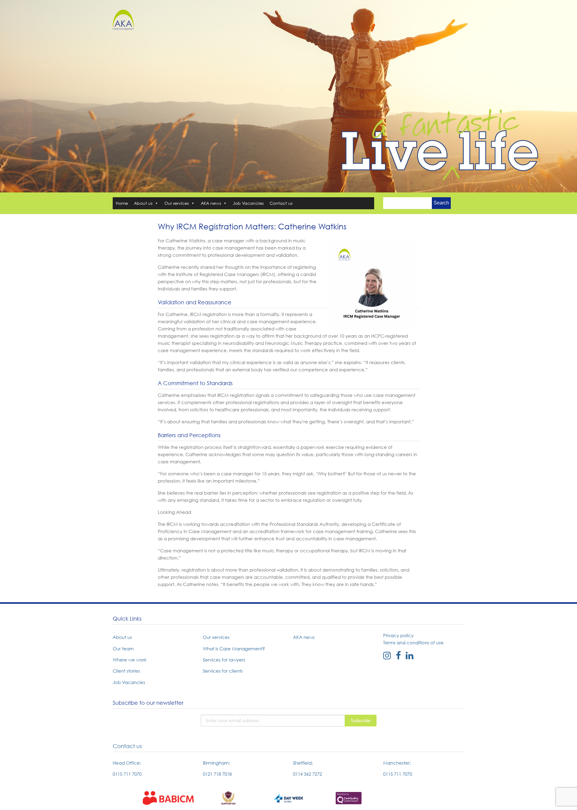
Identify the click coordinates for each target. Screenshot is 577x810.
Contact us (281, 203)
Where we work (130, 659)
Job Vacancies (248, 203)
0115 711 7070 (127, 774)
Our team (123, 648)
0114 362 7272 (307, 774)
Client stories (126, 670)
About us (143, 203)
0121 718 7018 (217, 774)
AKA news (211, 203)
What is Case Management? (234, 648)
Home (122, 203)
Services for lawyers (224, 659)
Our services (176, 203)
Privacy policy (398, 635)
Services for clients (223, 670)
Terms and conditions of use (413, 642)
